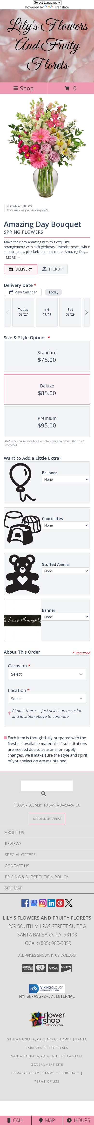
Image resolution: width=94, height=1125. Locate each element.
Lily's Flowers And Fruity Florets (47, 46)
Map (49, 1120)
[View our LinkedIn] (51, 905)
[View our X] (69, 905)
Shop (27, 88)
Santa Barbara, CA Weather (37, 1056)
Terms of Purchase (61, 1073)
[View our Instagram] (43, 905)
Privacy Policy (25, 1073)
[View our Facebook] (25, 905)
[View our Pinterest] (60, 905)
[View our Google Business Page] (34, 905)
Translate (61, 7)
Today (53, 292)
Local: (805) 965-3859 (47, 943)
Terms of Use (47, 1081)
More (11, 257)
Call (17, 1120)
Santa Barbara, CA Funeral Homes (39, 1039)
